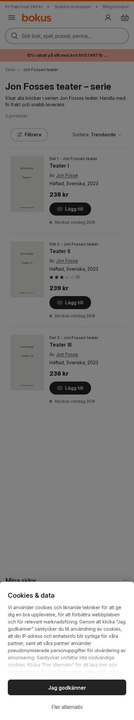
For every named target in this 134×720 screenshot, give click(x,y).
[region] (67, 651)
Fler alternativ (67, 707)
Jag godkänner (67, 687)
